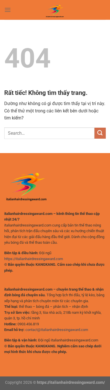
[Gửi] (100, 133)
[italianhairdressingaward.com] (55, 10)
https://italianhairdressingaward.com (33, 259)
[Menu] (7, 10)
